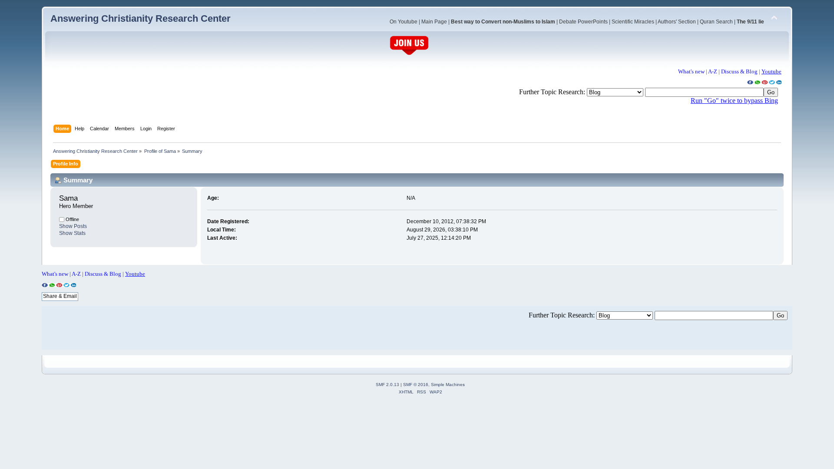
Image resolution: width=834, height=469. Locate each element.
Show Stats (72, 233)
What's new (691, 71)
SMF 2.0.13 (387, 384)
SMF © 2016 (415, 384)
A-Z (712, 71)
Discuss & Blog (739, 71)
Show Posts (73, 226)
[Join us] (409, 54)
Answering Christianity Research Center (140, 18)
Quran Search (716, 22)
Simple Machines (448, 384)
